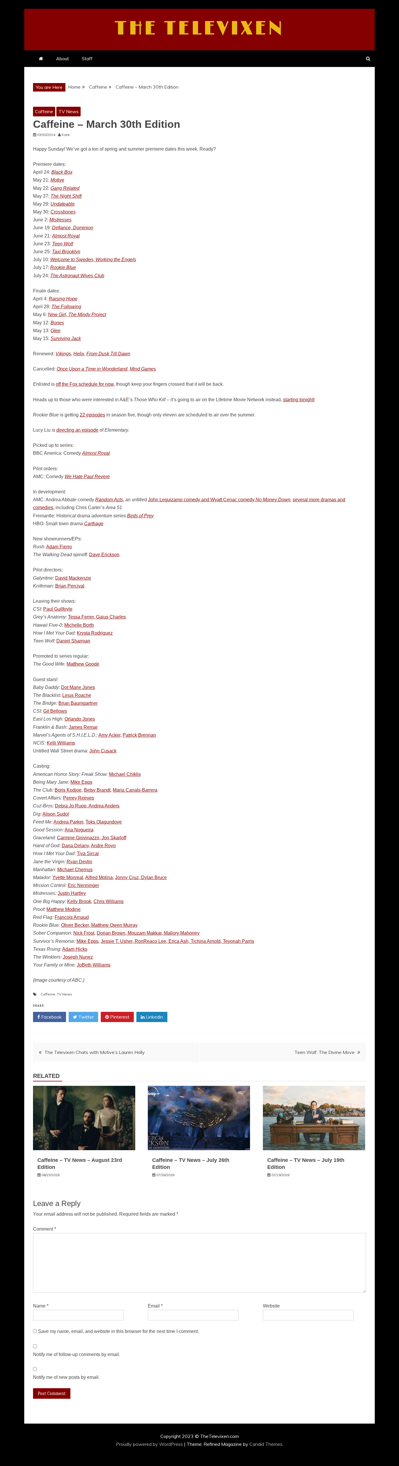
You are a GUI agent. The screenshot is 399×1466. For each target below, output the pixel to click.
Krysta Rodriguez (95, 632)
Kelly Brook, (79, 901)
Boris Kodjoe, (69, 790)
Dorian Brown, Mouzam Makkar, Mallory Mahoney (148, 933)
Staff (87, 58)
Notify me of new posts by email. (66, 1377)
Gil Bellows (55, 711)
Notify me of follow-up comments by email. (76, 1354)
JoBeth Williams (93, 964)
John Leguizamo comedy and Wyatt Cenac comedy (220, 499)
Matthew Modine (63, 909)
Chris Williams (108, 901)
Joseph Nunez (78, 957)
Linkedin (154, 1017)
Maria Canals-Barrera (135, 790)
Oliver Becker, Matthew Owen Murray (99, 925)
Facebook (51, 1017)
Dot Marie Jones (78, 687)
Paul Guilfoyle (57, 609)
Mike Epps (81, 782)
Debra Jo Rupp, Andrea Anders (87, 805)
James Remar (83, 727)
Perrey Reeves (78, 797)
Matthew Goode (83, 663)
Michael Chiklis (125, 774)
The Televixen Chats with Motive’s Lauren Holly (94, 1052)
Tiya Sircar (88, 853)
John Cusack (103, 750)
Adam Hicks (74, 949)
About (62, 58)
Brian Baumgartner (78, 703)
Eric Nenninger (83, 885)
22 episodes (92, 414)
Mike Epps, (88, 941)
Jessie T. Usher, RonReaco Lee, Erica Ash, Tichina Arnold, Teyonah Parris (177, 941)
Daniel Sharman (73, 640)
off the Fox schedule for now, (85, 384)
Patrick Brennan (139, 735)
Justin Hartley (72, 893)
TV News (68, 111)
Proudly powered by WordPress (150, 1444)
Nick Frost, (84, 933)
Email (155, 1305)
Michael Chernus (75, 869)
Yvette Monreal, (68, 877)
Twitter (85, 1017)
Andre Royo (103, 845)
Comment (44, 1228)
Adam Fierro (59, 546)
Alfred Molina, (99, 877)
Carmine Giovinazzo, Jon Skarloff (91, 837)
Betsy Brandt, (98, 790)
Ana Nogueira (79, 829)
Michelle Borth (79, 625)
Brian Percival (69, 585)
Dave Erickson (104, 554)
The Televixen (199, 28)
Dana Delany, (76, 845)
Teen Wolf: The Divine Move (324, 1052)
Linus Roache (76, 695)
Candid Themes (265, 1444)
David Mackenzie (73, 578)
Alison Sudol (55, 814)
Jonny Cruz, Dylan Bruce (141, 877)
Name (40, 1305)
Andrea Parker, (68, 821)
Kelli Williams (61, 742)
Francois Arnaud (72, 917)
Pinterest (119, 1017)
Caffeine (44, 111)
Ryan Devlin (79, 861)
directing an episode (77, 430)
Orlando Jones (80, 718)
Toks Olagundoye (104, 821)
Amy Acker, (110, 735)
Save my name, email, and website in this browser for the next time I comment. (118, 1331)
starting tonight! (299, 399)
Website (271, 1305)
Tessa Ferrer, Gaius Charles (97, 616)
